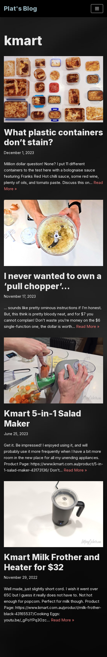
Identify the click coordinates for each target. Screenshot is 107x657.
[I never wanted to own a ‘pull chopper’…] (53, 233)
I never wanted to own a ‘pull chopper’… (53, 281)
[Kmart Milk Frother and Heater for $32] (53, 514)
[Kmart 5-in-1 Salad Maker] (53, 370)
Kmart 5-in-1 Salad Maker (42, 418)
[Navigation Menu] (97, 8)
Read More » (87, 326)
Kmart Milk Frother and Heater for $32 (51, 562)
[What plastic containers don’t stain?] (53, 89)
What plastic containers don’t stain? (53, 137)
